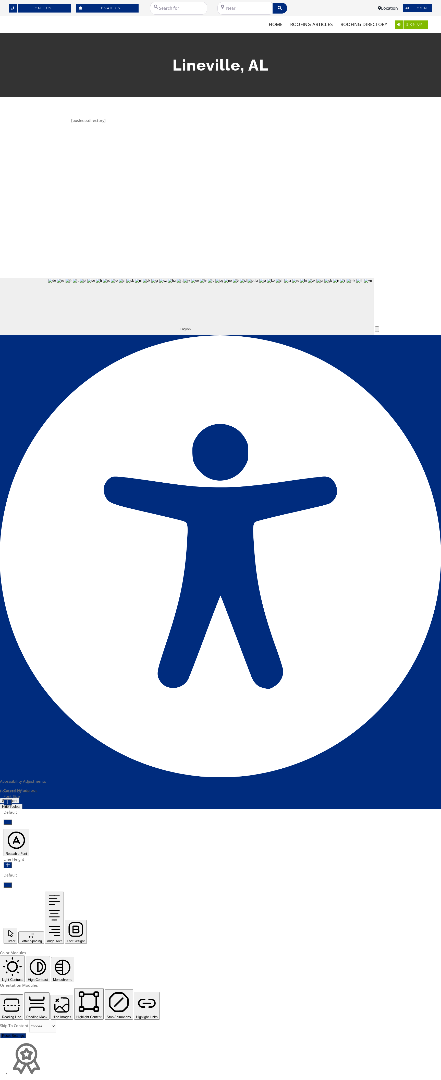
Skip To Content (14, 1025)
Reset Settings (13, 1036)
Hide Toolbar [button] (11, 807)
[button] (377, 329)
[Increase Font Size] (8, 802)
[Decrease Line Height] (8, 885)
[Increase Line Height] (8, 865)
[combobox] (187, 306)
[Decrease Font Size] (8, 822)
